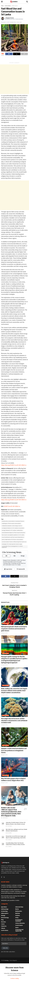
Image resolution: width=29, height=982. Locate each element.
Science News (8, 5)
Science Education (20, 923)
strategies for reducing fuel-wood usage (12, 544)
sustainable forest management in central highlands (12, 547)
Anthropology (4, 909)
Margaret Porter (10, 17)
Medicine (17, 913)
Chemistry (3, 926)
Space (16, 927)
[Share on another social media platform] (24, 54)
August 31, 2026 (5, 664)
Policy (16, 917)
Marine (17, 909)
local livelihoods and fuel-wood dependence (13, 537)
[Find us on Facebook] (1, 877)
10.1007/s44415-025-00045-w (12, 506)
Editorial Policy (19, 907)
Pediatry (17, 915)
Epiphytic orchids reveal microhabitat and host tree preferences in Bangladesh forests (14, 750)
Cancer (3, 924)
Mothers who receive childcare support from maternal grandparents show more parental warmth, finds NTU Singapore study (11, 812)
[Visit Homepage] (14, 1)
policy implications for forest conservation (12, 539)
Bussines (3, 922)
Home (2, 5)
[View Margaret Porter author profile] (2, 18)
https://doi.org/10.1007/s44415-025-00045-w (13, 465)
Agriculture (4, 907)
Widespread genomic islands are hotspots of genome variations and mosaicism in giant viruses (14, 628)
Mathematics (18, 911)
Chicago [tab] (23, 555)
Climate (3, 928)
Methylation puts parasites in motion (10, 900)
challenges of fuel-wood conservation (11, 523)
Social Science (19, 925)
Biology (3, 915)
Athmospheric (4, 913)
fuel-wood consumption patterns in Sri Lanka (13, 535)
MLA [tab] (14, 555)
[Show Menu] (2, 1)
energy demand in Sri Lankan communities (12, 530)
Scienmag (6, 960)
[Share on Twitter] (16, 54)
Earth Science (15, 5)
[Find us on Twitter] (4, 877)
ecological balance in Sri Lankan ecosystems (13, 528)
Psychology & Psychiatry (18, 920)
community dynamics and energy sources (12, 525)
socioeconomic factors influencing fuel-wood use (14, 541)
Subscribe (5, 948)
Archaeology (4, 911)
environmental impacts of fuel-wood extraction (13, 532)
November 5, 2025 (5, 22)
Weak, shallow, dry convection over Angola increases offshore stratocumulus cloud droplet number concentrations (14, 690)
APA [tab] (6, 555)
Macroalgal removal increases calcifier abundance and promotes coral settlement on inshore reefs (14, 720)
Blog (2, 919)
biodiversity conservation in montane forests (13, 521)
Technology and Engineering (19, 930)
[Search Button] (27, 1)
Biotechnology (5, 917)
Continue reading (14, 978)
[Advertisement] (14, 59)
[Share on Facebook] (9, 54)
